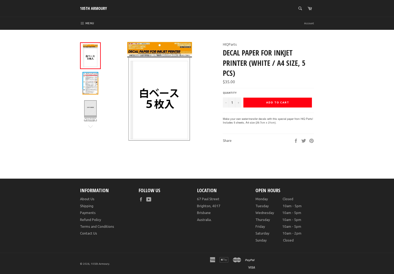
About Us (87, 199)
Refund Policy (90, 220)
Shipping (86, 206)
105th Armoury (93, 8)
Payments (88, 213)
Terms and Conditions (97, 226)
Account (309, 23)
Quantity (230, 92)
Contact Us (88, 233)
